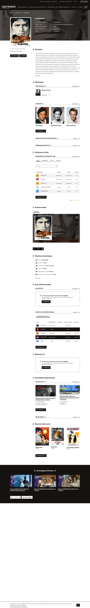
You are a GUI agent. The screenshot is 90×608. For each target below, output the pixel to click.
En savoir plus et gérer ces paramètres (18, 606)
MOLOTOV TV (44, 175)
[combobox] (47, 166)
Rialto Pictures (52, 337)
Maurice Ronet (71, 125)
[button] (77, 217)
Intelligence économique (63, 7)
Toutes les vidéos (27, 497)
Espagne (43, 333)
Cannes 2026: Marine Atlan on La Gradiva (44, 489)
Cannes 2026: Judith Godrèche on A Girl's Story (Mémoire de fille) (69, 489)
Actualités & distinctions (17, 48)
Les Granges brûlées (72, 447)
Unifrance (74, 7)
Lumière (52, 329)
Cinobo (52, 341)
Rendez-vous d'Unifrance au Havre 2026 (48, 1)
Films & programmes (21, 7)
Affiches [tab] (36, 211)
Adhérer (81, 7)
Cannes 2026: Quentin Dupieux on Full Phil (21, 489)
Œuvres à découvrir (16, 51)
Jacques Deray (57, 22)
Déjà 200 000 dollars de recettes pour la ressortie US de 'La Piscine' (69, 398)
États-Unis (43, 337)
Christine (54, 447)
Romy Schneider (56, 125)
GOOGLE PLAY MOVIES (46, 187)
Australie (43, 325)
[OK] (78, 605)
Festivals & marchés (41, 7)
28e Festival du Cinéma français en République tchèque (45, 399)
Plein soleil (39, 447)
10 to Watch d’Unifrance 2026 (65, 1)
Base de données (51, 7)
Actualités (31, 7)
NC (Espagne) (52, 333)
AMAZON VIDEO (44, 191)
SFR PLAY (43, 179)
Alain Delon (39, 125)
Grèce (42, 341)
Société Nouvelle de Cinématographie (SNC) (63, 24)
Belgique (43, 329)
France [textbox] (38, 166)
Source (71, 200)
